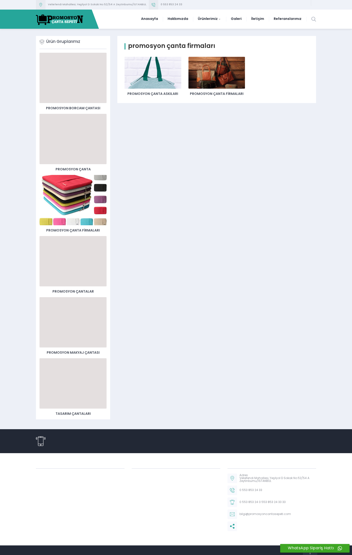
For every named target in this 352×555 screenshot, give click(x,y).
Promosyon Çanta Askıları (152, 94)
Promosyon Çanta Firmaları (217, 94)
